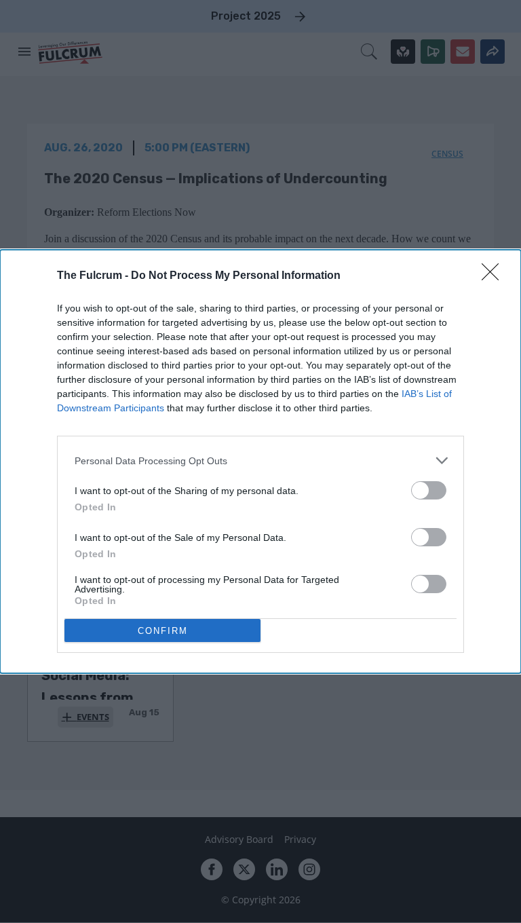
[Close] (494, 276)
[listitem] (260, 460)
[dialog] (260, 461)
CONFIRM (163, 631)
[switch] (428, 490)
